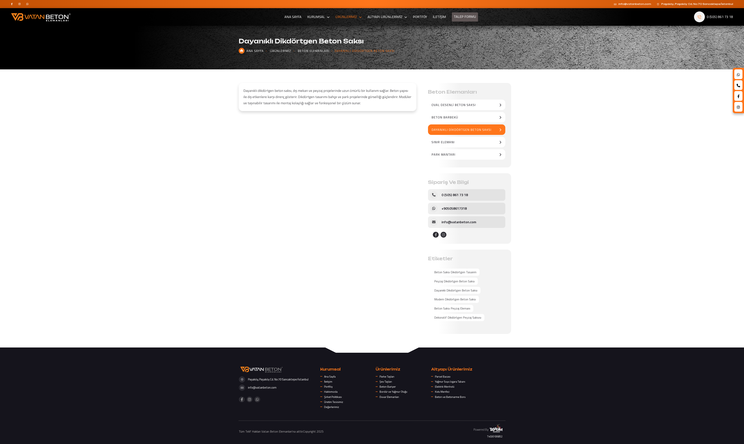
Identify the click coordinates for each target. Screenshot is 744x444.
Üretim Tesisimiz (333, 402)
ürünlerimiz (346, 16)
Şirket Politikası (333, 397)
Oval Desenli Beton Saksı (453, 105)
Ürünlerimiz (280, 50)
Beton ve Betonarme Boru (450, 397)
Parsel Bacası (442, 376)
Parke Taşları (387, 376)
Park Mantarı (443, 154)
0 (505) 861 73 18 (455, 194)
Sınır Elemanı (443, 142)
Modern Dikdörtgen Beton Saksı (455, 299)
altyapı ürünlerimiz (385, 16)
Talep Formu (465, 17)
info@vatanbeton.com (459, 222)
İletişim (328, 381)
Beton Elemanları (313, 50)
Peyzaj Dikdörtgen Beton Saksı (454, 281)
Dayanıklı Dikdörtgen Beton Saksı (461, 129)
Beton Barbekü (444, 117)
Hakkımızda (331, 392)
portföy (420, 16)
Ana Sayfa (292, 16)
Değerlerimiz (331, 407)
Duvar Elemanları (389, 397)
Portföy (328, 387)
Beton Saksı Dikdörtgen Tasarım (455, 272)
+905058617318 (454, 208)
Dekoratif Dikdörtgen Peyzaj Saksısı (457, 317)
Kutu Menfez (442, 392)
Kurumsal (316, 16)
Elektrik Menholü (444, 387)
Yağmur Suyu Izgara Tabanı (450, 381)
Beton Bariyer (388, 387)
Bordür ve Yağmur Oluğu (393, 392)
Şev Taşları (386, 381)
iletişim (439, 16)
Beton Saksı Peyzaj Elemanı (452, 308)
